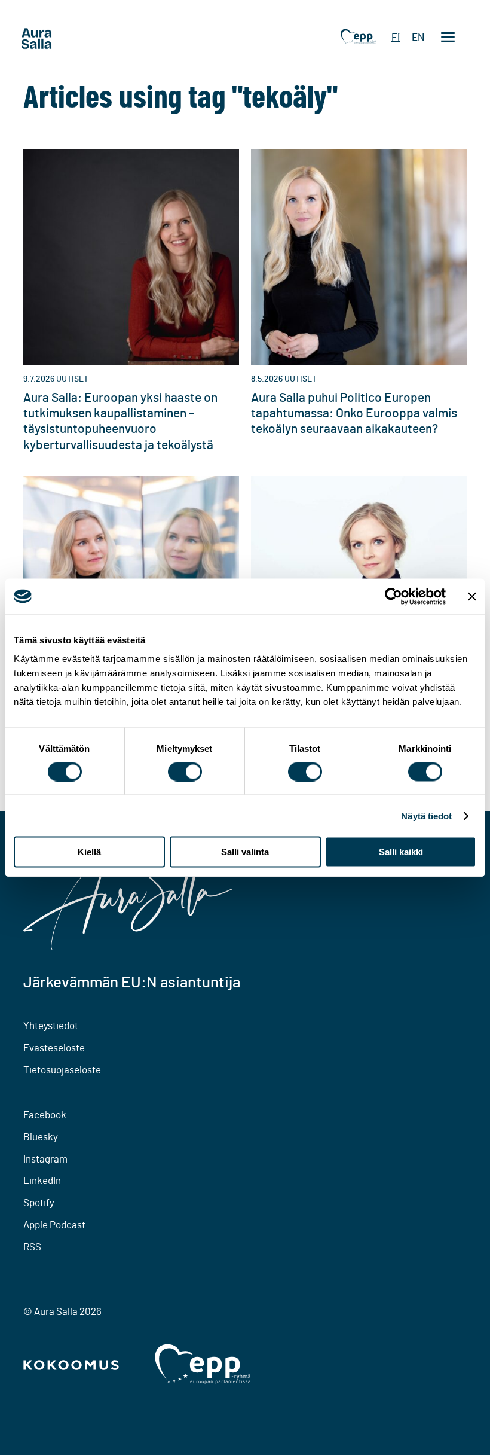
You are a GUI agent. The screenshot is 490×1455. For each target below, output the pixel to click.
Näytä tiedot (426, 815)
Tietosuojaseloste (62, 1070)
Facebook (44, 1115)
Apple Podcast (54, 1225)
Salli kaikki (401, 852)
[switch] (185, 771)
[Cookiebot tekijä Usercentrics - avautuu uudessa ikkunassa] (393, 596)
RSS (32, 1247)
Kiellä (89, 852)
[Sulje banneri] (472, 596)
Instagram (45, 1159)
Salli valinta (245, 852)
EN (418, 37)
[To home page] (59, 39)
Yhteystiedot (50, 1026)
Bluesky (40, 1137)
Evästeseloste (54, 1048)
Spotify (38, 1203)
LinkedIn (42, 1181)
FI (395, 37)
